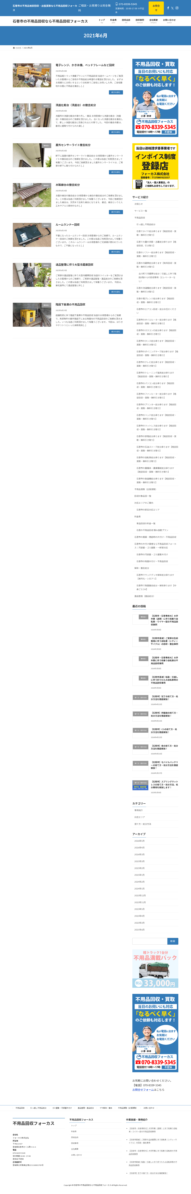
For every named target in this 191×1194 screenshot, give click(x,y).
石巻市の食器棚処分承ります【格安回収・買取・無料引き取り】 (156, 480)
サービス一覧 (140, 211)
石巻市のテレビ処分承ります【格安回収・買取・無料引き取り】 (156, 364)
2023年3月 (139, 923)
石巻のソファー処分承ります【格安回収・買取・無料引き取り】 (156, 254)
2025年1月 (139, 875)
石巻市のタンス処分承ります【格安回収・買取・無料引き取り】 (156, 343)
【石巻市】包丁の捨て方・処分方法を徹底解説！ (164, 698)
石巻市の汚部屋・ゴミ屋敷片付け (152, 554)
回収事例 (74, 1143)
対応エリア (139, 817)
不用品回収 (139, 217)
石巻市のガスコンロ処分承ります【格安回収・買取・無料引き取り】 (156, 332)
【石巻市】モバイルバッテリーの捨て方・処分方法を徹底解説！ (164, 765)
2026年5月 (139, 841)
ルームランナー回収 (68, 224)
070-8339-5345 (127, 4)
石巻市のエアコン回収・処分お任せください (156, 311)
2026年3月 (139, 854)
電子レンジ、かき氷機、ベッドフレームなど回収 (85, 65)
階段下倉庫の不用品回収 (70, 304)
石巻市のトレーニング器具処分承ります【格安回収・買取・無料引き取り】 (155, 374)
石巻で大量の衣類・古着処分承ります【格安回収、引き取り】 (156, 244)
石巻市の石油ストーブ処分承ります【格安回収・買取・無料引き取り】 (157, 449)
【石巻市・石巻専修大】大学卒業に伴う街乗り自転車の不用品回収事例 (164, 660)
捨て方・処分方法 (142, 824)
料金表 (137, 516)
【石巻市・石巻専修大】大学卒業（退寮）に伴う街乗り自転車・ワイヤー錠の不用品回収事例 (164, 620)
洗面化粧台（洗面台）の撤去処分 (76, 105)
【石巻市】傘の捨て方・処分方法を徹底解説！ (164, 747)
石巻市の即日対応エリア (148, 509)
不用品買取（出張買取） (145, 489)
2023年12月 (140, 895)
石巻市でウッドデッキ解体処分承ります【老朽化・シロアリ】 (155, 577)
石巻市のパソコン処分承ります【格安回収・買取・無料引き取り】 (155, 385)
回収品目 (74, 1137)
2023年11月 (140, 902)
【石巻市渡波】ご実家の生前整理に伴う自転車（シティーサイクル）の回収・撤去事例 (164, 641)
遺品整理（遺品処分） (144, 596)
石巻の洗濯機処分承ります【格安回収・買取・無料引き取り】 (156, 290)
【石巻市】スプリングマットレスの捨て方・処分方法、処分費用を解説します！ (164, 784)
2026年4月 (139, 847)
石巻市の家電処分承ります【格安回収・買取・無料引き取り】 (156, 438)
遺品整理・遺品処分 (86, 1108)
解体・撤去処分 (141, 568)
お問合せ (156, 7)
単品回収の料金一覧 (146, 523)
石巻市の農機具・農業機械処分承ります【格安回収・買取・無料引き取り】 (155, 470)
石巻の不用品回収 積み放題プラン (152, 530)
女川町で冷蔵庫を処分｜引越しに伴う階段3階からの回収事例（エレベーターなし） (157, 277)
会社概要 (74, 1149)
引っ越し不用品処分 (146, 224)
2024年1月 (139, 888)
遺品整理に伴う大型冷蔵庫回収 (74, 264)
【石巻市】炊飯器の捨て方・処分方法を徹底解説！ (164, 714)
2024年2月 (139, 882)
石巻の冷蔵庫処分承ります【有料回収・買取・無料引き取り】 (156, 265)
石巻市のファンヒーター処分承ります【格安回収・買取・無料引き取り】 (156, 396)
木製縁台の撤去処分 (68, 184)
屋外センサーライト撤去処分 (73, 145)
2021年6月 (139, 929)
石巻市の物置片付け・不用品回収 (152, 561)
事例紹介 (138, 810)
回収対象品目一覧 (142, 496)
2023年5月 (139, 909)
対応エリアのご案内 (143, 503)
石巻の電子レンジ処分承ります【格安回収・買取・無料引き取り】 (155, 300)
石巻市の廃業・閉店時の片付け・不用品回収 (155, 537)
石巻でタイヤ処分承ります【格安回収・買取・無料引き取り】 (156, 233)
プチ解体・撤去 (106, 1108)
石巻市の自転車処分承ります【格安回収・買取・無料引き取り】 (156, 459)
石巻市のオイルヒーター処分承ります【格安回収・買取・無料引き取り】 (156, 322)
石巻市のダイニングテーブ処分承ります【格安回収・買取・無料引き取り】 (157, 353)
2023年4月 (139, 916)
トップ (74, 1125)
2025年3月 (139, 861)
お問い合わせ (149, 1108)
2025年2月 (139, 868)
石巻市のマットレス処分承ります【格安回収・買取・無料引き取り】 (156, 427)
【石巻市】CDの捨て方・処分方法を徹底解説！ (164, 731)
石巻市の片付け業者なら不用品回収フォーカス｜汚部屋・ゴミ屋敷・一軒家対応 (155, 546)
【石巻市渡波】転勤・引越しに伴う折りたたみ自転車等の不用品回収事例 (164, 680)
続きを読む (115, 92)
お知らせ (138, 204)
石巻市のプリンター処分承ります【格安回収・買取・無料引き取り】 (156, 406)
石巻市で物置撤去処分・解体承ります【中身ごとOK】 (156, 587)
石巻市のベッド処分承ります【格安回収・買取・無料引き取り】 (156, 417)
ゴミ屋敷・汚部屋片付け (62, 1108)
